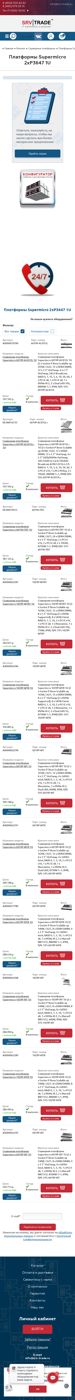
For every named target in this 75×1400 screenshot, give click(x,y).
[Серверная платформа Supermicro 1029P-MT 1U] (66, 987)
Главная (9, 48)
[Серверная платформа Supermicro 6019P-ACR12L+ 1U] (66, 431)
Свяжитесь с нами (37, 1279)
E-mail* (15, 1216)
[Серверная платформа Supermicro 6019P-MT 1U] (66, 1142)
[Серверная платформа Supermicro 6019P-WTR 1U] (66, 834)
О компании (37, 1286)
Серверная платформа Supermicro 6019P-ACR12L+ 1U (18, 444)
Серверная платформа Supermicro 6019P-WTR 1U (18, 845)
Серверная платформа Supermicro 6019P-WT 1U (17, 764)
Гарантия (37, 1293)
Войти (37, 1329)
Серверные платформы (41, 48)
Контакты (37, 1300)
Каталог (20, 48)
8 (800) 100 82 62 (14, 3)
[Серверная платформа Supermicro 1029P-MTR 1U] (66, 1064)
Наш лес (37, 1307)
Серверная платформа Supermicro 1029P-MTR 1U (18, 1075)
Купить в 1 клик (51, 408)
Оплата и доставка (37, 1272)
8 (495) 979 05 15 (14, 6)
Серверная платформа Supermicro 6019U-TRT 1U (17, 528)
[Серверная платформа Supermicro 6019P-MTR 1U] (66, 909)
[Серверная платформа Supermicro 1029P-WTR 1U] (66, 675)
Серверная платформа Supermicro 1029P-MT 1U (17, 998)
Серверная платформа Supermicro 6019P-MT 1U (17, 1152)
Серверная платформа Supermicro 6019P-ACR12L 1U (20, 358)
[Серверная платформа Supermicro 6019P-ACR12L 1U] (66, 347)
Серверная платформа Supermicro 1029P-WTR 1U (18, 686)
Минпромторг (40, 331)
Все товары (12, 331)
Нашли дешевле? (12, 409)
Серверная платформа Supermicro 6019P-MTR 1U (18, 920)
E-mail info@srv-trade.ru (37, 1357)
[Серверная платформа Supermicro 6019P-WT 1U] (66, 753)
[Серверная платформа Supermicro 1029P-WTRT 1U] (66, 591)
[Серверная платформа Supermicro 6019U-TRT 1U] (66, 517)
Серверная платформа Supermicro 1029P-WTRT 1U (18, 602)
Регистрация (37, 1347)
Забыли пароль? (37, 1339)
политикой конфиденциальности (47, 1237)
